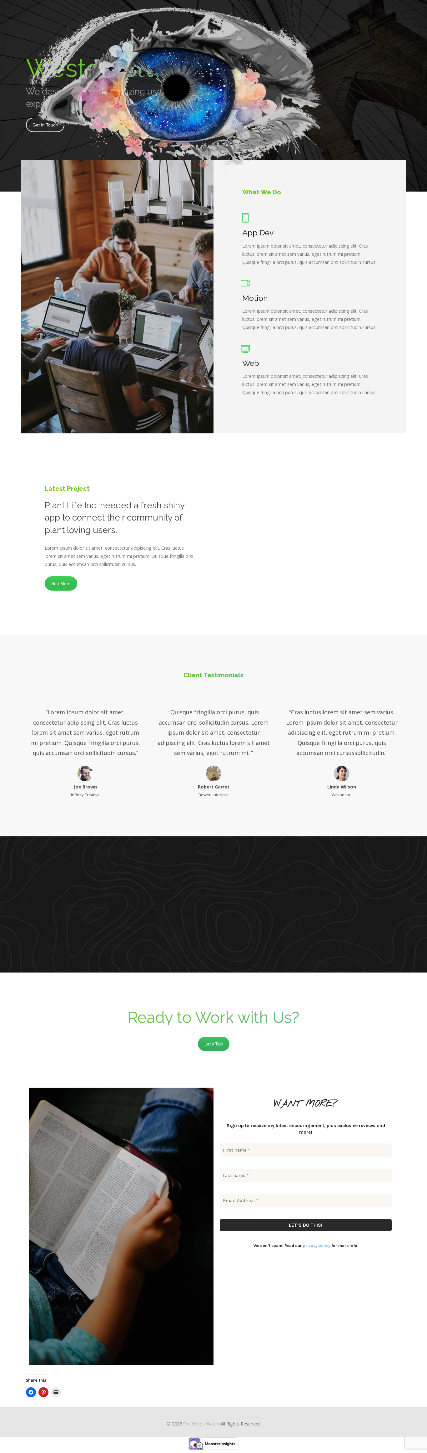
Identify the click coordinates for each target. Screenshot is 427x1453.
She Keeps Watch (201, 1424)
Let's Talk (213, 1043)
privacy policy (316, 1245)
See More (61, 583)
